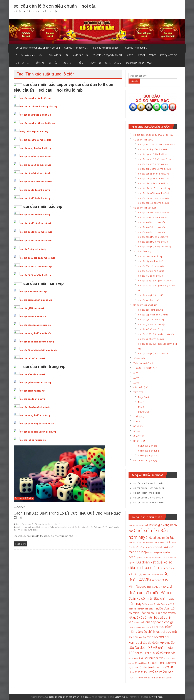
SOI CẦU (53, 63)
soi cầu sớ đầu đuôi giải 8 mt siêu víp (155, 280)
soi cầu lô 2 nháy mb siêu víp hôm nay (38, 106)
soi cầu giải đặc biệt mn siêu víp (36, 300)
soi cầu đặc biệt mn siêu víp (151, 319)
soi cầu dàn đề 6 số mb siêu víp (35, 165)
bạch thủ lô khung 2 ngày (138, 63)
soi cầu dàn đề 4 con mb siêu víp (153, 174)
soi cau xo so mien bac (144, 637)
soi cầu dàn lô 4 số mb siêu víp (35, 190)
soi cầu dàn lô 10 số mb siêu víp (36, 266)
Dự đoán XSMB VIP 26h (154, 587)
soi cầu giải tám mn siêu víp (151, 324)
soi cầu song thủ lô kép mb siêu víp (155, 246)
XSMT (152, 55)
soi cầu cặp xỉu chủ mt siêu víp (35, 407)
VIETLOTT (21, 63)
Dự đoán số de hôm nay (154, 574)
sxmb (159, 658)
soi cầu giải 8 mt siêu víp (32, 391)
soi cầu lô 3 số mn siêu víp (33, 358)
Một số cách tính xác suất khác (80, 527)
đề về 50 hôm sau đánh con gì (157, 677)
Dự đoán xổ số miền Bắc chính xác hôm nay (151, 598)
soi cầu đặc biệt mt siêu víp (151, 266)
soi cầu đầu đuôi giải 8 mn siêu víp (37, 342)
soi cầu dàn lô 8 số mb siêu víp (35, 214)
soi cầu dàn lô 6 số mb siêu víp (35, 198)
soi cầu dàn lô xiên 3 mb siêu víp (36, 232)
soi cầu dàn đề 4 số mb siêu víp (35, 156)
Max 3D (141, 402)
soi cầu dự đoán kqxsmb (154, 642)
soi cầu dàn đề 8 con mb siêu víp (153, 183)
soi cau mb (169, 631)
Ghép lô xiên (138, 623)
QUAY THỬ (95, 63)
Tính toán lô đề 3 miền (77, 55)
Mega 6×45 (143, 397)
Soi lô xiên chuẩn (136, 658)
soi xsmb (149, 658)
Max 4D (141, 407)
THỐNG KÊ (39, 63)
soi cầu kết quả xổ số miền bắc (155, 653)
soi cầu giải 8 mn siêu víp (32, 308)
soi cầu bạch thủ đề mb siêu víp (35, 140)
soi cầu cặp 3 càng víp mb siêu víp (154, 169)
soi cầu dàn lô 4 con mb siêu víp (153, 198)
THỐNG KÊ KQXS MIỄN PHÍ (108, 55)
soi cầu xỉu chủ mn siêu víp (33, 291)
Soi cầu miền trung (135, 47)
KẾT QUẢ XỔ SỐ (168, 55)
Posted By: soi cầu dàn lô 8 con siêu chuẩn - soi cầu (36, 524)
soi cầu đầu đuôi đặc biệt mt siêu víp (38, 432)
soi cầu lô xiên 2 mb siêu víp (151, 222)
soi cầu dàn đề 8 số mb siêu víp (35, 173)
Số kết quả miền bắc (147, 446)
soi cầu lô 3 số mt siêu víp (33, 440)
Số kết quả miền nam (148, 455)
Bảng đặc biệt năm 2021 (138, 526)
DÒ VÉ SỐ (68, 63)
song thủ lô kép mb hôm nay (34, 131)
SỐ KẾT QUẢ (112, 63)
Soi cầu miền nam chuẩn (29, 55)
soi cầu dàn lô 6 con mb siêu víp (153, 203)
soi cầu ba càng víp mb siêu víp (153, 149)
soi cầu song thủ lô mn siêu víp (35, 333)
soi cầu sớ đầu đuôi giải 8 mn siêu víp (156, 334)
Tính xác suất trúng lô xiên (27, 530)
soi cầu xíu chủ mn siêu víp (151, 339)
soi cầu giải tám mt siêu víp (151, 271)
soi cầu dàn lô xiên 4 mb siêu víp (36, 240)
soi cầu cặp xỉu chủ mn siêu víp (35, 325)
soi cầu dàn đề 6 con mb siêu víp (153, 178)
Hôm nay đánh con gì (158, 622)
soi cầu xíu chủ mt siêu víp (150, 300)
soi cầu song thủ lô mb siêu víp (35, 115)
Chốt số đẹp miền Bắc (160, 537)
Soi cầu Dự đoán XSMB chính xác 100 (152, 647)
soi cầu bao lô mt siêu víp (32, 399)
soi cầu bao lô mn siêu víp (33, 316)
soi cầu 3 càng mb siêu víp (33, 249)
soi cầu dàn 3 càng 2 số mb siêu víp (37, 258)
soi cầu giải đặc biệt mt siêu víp (35, 382)
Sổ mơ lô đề (55, 55)
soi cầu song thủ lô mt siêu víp (35, 415)
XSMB (130, 55)
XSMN (141, 55)
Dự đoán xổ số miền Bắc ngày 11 (157, 604)
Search (134, 81)
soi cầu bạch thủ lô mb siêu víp (35, 98)
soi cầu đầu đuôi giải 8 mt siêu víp (37, 423)
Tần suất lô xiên (141, 663)
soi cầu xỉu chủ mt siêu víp (33, 374)
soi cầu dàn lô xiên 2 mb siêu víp (36, 223)
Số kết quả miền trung (148, 451)
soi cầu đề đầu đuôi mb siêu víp (35, 275)
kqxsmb (150, 627)
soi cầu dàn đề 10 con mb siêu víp (154, 188)
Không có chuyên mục (137, 627)
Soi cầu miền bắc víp (75, 47)
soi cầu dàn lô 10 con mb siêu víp (154, 193)
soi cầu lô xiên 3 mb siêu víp (151, 227)
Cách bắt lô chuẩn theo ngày (139, 542)
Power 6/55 (143, 412)
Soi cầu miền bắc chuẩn (105, 47)
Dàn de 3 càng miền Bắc (156, 553)
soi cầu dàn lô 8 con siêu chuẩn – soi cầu (55, 6)
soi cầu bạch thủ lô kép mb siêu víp (37, 123)
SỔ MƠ (81, 63)
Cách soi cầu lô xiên (157, 542)
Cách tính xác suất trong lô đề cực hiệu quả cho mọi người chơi (67, 515)
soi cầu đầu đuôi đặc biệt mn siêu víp (38, 350)
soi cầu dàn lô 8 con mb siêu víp (153, 212)
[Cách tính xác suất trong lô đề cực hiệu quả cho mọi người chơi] (59, 473)
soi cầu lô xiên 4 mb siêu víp (151, 232)
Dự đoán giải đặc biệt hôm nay (147, 558)
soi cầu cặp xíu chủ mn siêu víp (153, 314)
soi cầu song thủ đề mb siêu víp (35, 148)
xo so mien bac (159, 663)
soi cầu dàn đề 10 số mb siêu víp (36, 181)
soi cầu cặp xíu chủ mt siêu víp (152, 261)
